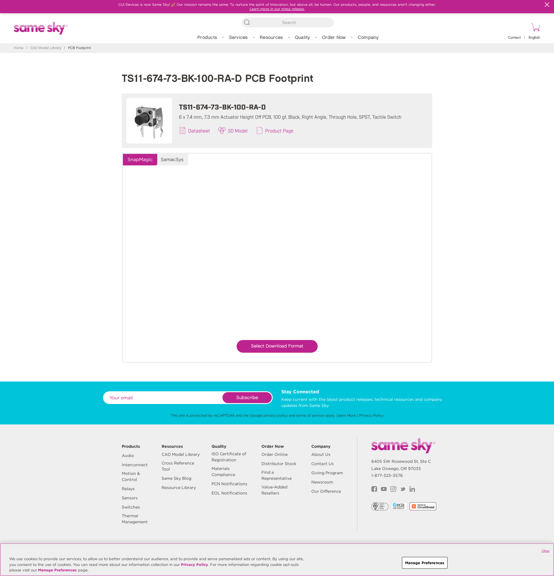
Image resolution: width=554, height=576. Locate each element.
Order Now (334, 37)
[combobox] (288, 22)
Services (238, 37)
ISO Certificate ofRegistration (229, 457)
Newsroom (322, 482)
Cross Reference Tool (178, 466)
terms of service (310, 415)
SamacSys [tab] (172, 159)
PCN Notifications (229, 483)
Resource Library (179, 487)
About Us (320, 454)
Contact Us (322, 463)
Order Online (274, 454)
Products (207, 37)
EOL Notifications (229, 493)
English (534, 37)
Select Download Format (277, 346)
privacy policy (275, 415)
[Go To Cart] (534, 28)
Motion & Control (131, 476)
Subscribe (247, 398)
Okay (546, 551)
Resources (271, 37)
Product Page (279, 130)
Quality (302, 37)
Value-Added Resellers (274, 490)
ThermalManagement (135, 518)
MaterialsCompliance (223, 471)
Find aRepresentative (276, 475)
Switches (131, 507)
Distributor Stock (278, 463)
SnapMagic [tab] (140, 159)
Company (368, 37)
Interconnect (135, 464)
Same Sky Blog (176, 478)
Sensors (130, 498)
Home (18, 48)
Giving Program (327, 473)
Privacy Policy (371, 415)
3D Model (238, 130)
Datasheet (199, 130)
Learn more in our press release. (277, 9)
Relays (128, 488)
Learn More (346, 415)
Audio (128, 455)
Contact (514, 37)
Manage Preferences (57, 570)
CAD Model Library (45, 48)
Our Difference (326, 491)
